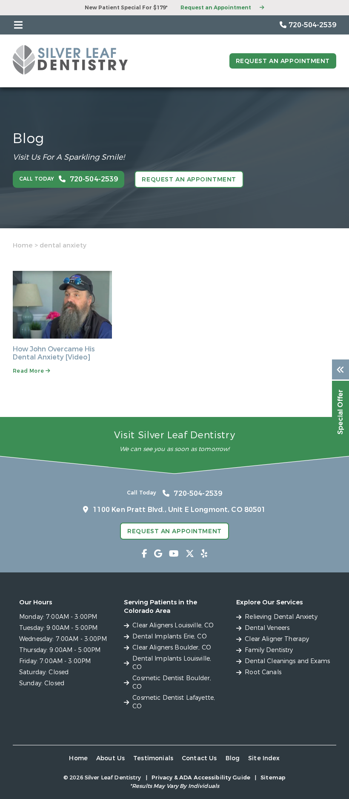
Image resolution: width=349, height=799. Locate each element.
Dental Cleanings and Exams (287, 661)
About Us (110, 758)
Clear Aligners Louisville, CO (173, 625)
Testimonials (153, 758)
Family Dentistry (269, 650)
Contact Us (199, 758)
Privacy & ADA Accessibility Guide (201, 777)
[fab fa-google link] (158, 554)
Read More (29, 371)
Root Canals (263, 672)
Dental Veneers (267, 628)
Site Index (264, 758)
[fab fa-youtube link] (174, 554)
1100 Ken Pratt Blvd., (179, 509)
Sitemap (273, 777)
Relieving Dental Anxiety (281, 617)
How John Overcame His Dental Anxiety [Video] (54, 353)
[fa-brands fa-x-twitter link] (190, 554)
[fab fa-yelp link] (204, 554)
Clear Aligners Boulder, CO (171, 648)
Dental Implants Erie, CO (169, 636)
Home (23, 245)
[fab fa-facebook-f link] (144, 554)
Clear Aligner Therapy (277, 639)
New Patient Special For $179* (126, 7)
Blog (233, 758)
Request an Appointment (215, 7)
